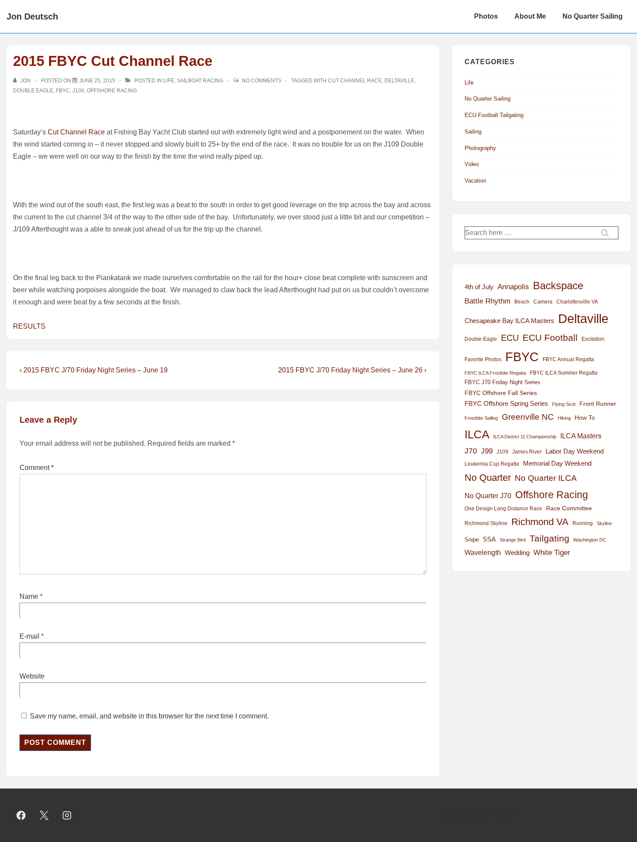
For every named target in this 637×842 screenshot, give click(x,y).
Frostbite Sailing (481, 418)
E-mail (29, 636)
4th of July (479, 287)
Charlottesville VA (577, 302)
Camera (542, 302)
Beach (522, 302)
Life (168, 81)
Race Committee (569, 508)
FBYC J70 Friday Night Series (502, 382)
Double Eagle (33, 91)
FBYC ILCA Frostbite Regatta (495, 372)
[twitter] (44, 815)
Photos (486, 16)
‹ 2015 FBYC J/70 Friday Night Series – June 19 (94, 370)
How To (585, 417)
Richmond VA (540, 521)
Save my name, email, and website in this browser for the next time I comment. (149, 716)
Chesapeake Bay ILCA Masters (509, 320)
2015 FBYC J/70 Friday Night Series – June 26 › (352, 370)
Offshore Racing (112, 91)
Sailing (473, 131)
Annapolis (513, 287)
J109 (78, 91)
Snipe (472, 539)
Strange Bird (513, 539)
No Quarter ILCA (546, 478)
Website (32, 676)
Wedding (517, 552)
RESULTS (29, 326)
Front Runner (597, 404)
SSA (489, 539)
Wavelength (483, 552)
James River (527, 452)
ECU (510, 338)
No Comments (261, 81)
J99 (487, 451)
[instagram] (67, 815)
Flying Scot (563, 404)
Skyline (604, 523)
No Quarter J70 (488, 495)
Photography (480, 148)
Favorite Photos (483, 359)
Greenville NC (528, 416)
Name (29, 596)
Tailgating (549, 538)
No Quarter (488, 477)
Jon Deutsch (32, 16)
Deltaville (399, 81)
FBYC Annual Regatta (568, 359)
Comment (37, 467)
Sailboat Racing (200, 81)
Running (582, 523)
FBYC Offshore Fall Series (501, 392)
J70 (471, 451)
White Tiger (551, 552)
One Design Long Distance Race (503, 508)
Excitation (593, 339)
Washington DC (589, 539)
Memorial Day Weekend (557, 463)
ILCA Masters (580, 436)
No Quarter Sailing (592, 16)
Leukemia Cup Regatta (492, 464)
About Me (530, 16)
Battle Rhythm (487, 301)
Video (472, 164)
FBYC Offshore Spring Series (506, 403)
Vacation (475, 180)
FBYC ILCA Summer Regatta (564, 373)
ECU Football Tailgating (494, 115)
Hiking (564, 418)
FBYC (63, 91)
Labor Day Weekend (575, 451)
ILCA (477, 434)
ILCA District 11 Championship (524, 436)
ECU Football (550, 338)
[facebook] (21, 815)
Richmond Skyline (486, 523)
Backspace (558, 285)
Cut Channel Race (355, 81)
